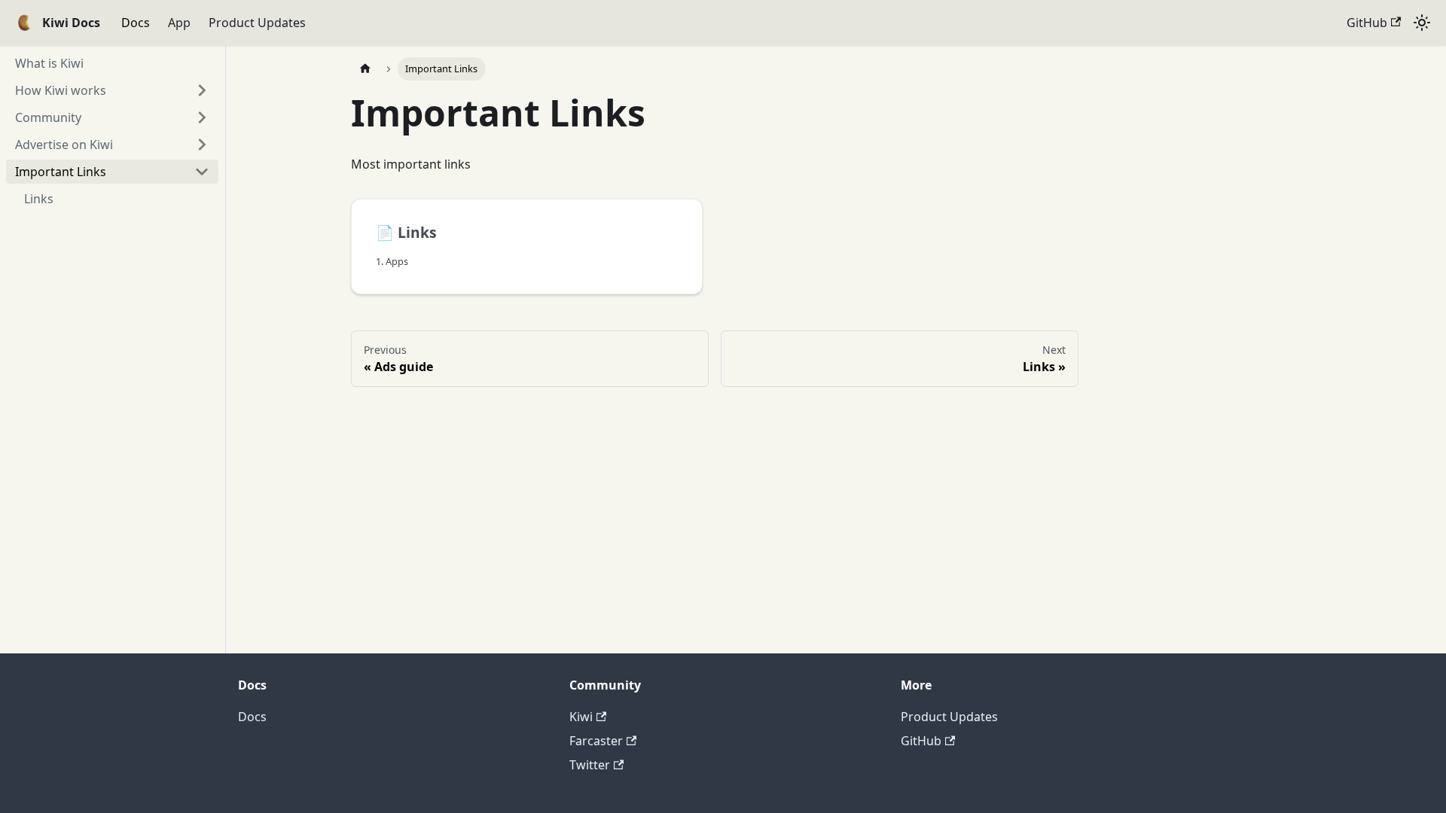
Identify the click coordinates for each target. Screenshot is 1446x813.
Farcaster (596, 740)
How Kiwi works (60, 90)
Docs (135, 22)
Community (48, 117)
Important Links (60, 171)
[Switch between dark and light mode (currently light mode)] (1422, 23)
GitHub (1367, 22)
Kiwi (581, 716)
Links (38, 198)
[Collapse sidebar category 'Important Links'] (201, 172)
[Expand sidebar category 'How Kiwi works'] (201, 90)
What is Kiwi (49, 63)
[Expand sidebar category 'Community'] (201, 117)
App (179, 22)
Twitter (589, 765)
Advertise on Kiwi (64, 144)
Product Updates (257, 22)
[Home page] (365, 69)
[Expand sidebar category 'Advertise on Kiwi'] (201, 144)
